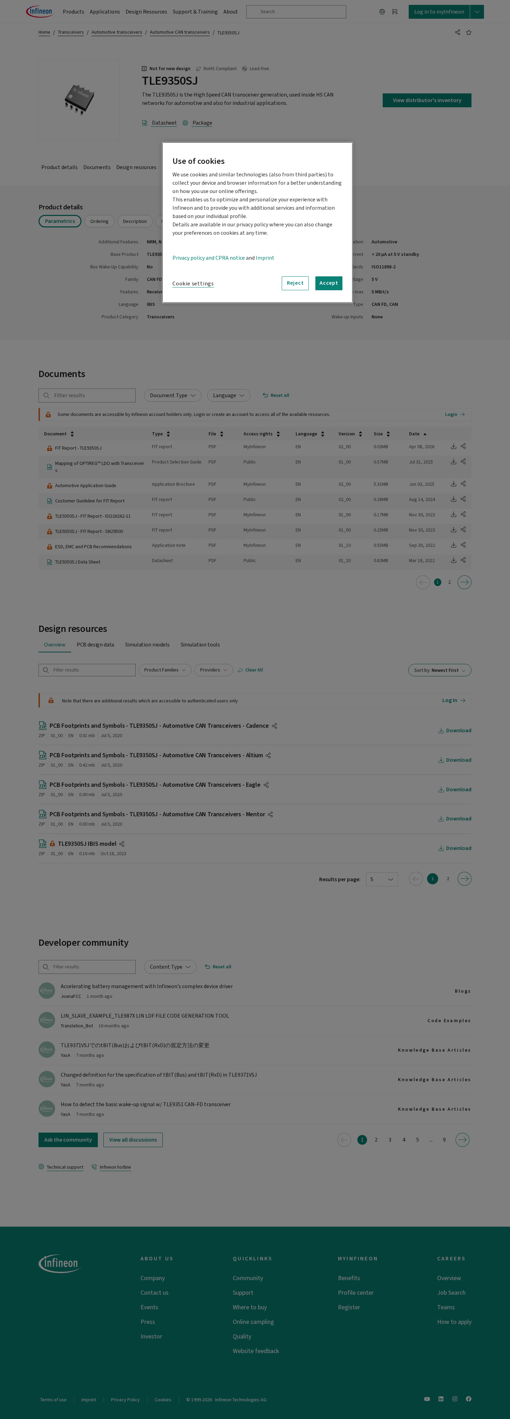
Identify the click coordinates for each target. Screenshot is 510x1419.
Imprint (265, 258)
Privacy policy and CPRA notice (208, 258)
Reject (295, 283)
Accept (329, 283)
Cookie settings (193, 283)
